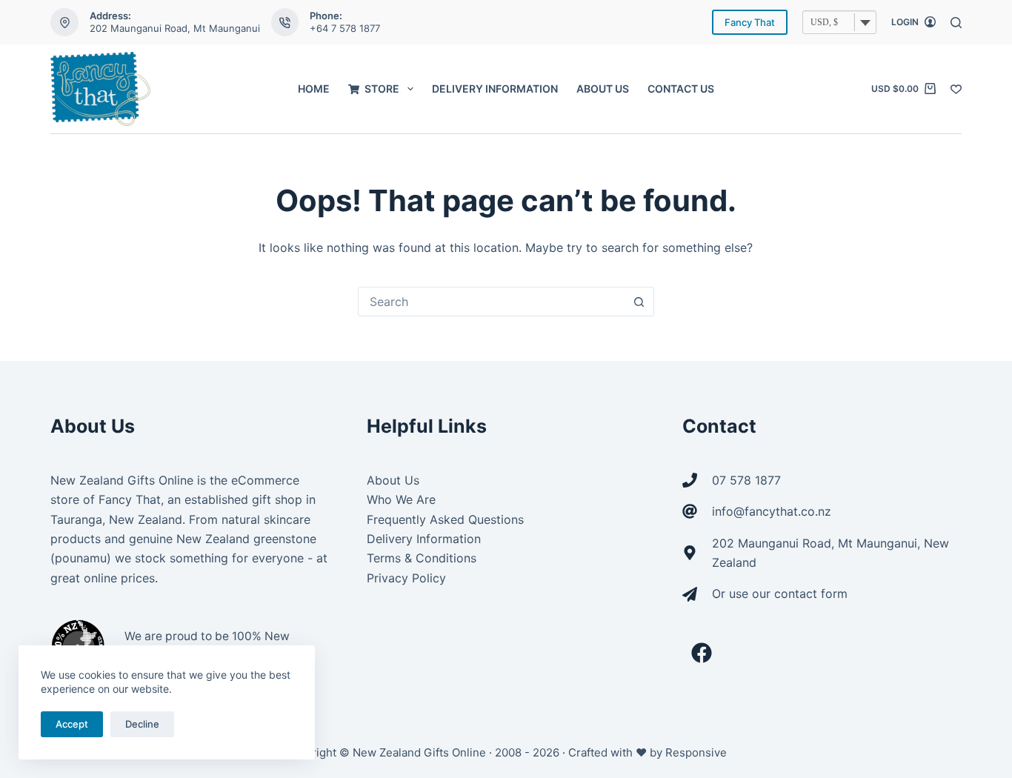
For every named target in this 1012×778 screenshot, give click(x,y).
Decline (142, 724)
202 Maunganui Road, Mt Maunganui (175, 28)
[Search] (956, 22)
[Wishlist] (956, 89)
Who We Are (401, 499)
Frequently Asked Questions (445, 519)
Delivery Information (495, 88)
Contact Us (681, 88)
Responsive (696, 752)
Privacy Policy (406, 578)
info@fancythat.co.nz (771, 511)
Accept (72, 724)
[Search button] (639, 301)
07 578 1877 (746, 480)
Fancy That (750, 22)
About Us (602, 88)
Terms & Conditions (421, 558)
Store (381, 88)
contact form (811, 593)
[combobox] (492, 301)
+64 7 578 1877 (345, 28)
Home (314, 88)
